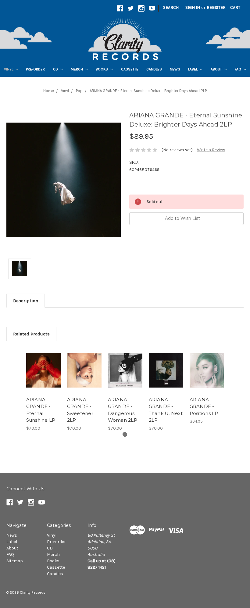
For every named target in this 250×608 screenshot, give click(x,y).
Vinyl (9, 69)
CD (56, 69)
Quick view (43, 365)
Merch (77, 69)
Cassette (129, 69)
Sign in (192, 7)
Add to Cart (125, 377)
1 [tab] (125, 434)
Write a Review (211, 149)
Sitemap (14, 560)
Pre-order (35, 69)
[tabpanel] (43, 389)
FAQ (238, 69)
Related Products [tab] (31, 334)
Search (171, 7)
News (175, 69)
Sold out (43, 377)
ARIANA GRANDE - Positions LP (204, 406)
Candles (154, 69)
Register (216, 7)
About (217, 69)
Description (25, 300)
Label (193, 69)
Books (102, 69)
